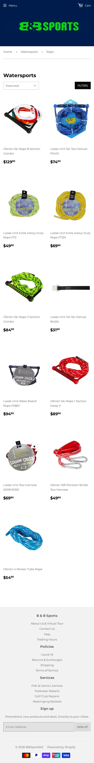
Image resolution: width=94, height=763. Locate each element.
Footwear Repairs (47, 691)
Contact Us (47, 628)
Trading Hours (47, 639)
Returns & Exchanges (47, 660)
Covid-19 (47, 654)
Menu (13, 5)
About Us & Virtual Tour (47, 623)
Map (47, 634)
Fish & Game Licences (47, 685)
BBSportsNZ (34, 747)
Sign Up (82, 727)
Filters (83, 85)
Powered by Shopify (61, 747)
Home (7, 51)
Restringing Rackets (47, 701)
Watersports (29, 51)
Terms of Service (47, 670)
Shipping (47, 665)
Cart (87, 5)
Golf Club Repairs (47, 696)
